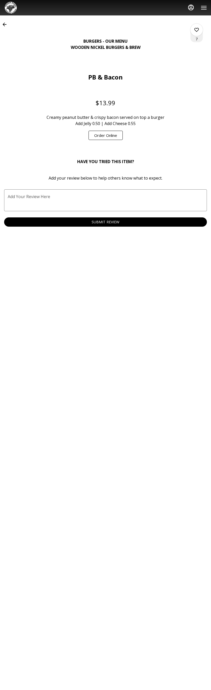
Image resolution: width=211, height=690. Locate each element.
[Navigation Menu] (203, 7)
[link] (106, 135)
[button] (6, 24)
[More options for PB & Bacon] (196, 30)
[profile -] (191, 7)
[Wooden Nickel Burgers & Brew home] (27, 7)
